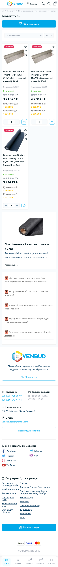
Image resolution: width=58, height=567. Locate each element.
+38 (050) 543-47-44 (12, 400)
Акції (22, 517)
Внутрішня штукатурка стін (10, 484)
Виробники (25, 513)
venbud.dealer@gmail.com (15, 421)
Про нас (24, 483)
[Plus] (17, 121)
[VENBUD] (29, 356)
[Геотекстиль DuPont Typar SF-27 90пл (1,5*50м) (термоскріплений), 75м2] (43, 57)
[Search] (49, 3)
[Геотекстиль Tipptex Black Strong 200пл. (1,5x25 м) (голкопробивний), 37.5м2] (15, 140)
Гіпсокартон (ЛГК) (8, 498)
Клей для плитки (10, 489)
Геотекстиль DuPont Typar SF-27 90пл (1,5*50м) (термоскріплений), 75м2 (42, 76)
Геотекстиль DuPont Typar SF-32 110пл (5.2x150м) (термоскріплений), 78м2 (15, 76)
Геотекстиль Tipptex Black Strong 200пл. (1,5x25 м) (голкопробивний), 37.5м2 (14, 160)
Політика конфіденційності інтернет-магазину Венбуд (33, 492)
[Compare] (25, 55)
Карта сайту (26, 509)
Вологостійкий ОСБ (9, 504)
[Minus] (5, 121)
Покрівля (11, 11)
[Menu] (3, 4)
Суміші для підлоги (7, 511)
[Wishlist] (25, 50)
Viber (36, 455)
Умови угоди (26, 497)
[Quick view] (25, 46)
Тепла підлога (9, 493)
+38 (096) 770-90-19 (12, 396)
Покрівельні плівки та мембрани (32, 11)
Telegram (38, 451)
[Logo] (15, 3)
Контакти (24, 501)
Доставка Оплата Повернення (35, 487)
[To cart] (24, 121)
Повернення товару (30, 505)
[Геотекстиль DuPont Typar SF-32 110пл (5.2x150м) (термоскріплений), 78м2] (15, 57)
